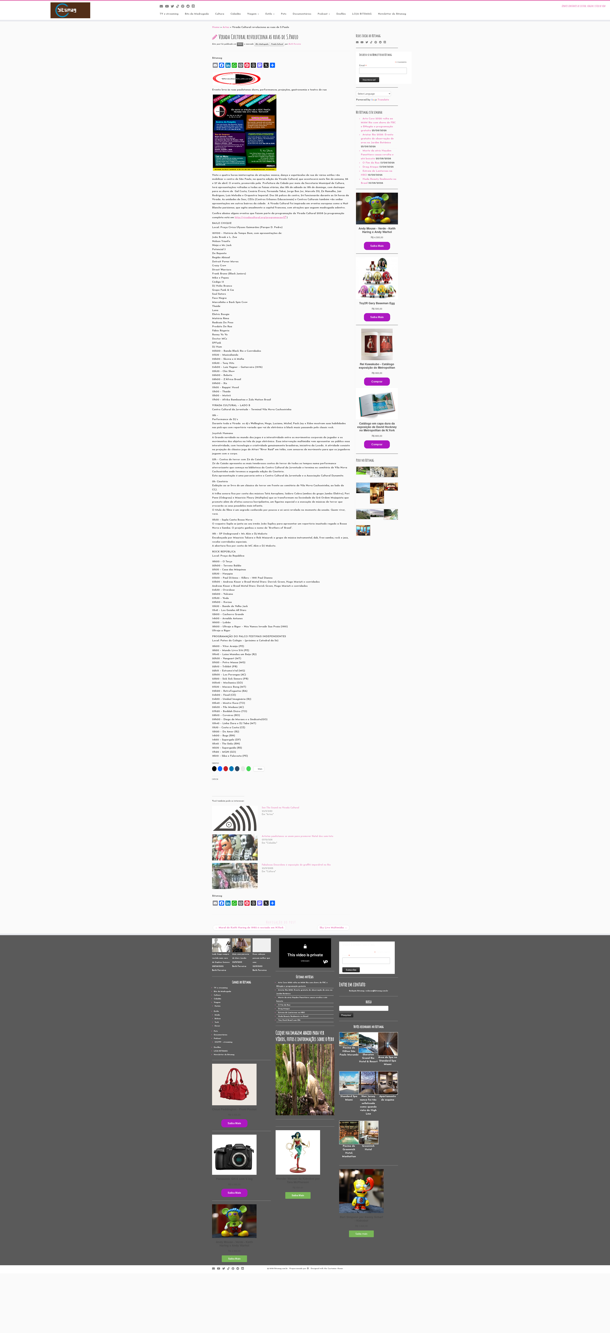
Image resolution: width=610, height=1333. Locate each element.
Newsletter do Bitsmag (392, 14)
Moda (217, 1015)
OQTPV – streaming (223, 1042)
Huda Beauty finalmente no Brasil (293, 1016)
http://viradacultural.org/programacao (259, 217)
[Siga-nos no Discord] (194, 6)
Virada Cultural (277, 44)
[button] (363, 470)
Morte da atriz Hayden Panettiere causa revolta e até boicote (377, 154)
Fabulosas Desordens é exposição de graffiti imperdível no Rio (296, 865)
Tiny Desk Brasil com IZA (289, 1020)
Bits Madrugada (261, 44)
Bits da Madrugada (197, 14)
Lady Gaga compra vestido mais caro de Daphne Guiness (221, 958)
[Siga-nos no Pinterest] (183, 6)
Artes (226, 27)
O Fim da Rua (371, 163)
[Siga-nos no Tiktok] (178, 6)
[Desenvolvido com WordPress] (308, 1268)
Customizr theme (335, 1269)
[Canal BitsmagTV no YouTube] (168, 6)
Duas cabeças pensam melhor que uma (261, 958)
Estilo (269, 14)
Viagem (252, 14)
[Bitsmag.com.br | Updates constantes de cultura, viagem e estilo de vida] (70, 10)
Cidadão (235, 14)
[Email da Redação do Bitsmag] (162, 6)
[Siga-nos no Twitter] (173, 6)
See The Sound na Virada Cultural (280, 808)
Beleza (217, 1019)
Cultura (219, 14)
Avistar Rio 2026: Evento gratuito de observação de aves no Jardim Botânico (377, 138)
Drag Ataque (371, 167)
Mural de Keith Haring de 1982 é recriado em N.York (249, 927)
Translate (383, 100)
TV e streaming (169, 14)
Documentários (302, 14)
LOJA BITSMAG (362, 14)
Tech (217, 1022)
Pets (283, 14)
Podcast (323, 14)
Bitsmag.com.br (281, 1269)
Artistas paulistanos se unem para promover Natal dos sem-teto (297, 836)
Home (216, 27)
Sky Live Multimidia (333, 927)
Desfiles (341, 14)
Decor (217, 1026)
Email (363, 65)
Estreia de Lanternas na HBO (291, 1013)
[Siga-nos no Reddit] (189, 6)
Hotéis (217, 1006)
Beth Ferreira (294, 44)
